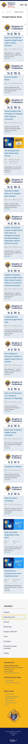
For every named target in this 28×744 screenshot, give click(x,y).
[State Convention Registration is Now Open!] (13, 524)
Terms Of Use (13, 733)
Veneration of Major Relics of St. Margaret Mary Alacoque (12, 193)
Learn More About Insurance (12, 682)
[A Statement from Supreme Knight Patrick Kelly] (13, 309)
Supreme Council (9, 694)
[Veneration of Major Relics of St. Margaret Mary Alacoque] (13, 182)
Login (13, 735)
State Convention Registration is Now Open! (12, 534)
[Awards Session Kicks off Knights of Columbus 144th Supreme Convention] (13, 103)
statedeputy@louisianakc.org (11, 672)
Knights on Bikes (9, 700)
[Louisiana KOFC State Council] (8, 5)
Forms (6, 636)
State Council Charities (11, 702)
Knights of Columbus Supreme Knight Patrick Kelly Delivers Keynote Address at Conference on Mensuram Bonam (13, 280)
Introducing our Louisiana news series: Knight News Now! (13, 573)
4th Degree (7, 641)
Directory (6, 622)
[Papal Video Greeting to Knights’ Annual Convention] (13, 421)
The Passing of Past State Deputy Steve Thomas (12, 153)
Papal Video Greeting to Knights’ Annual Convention (13, 432)
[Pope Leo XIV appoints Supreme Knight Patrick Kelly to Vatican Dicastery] (13, 29)
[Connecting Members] (13, 740)
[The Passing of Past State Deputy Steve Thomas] (13, 142)
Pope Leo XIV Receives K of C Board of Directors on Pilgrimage (13, 395)
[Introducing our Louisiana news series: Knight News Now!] (13, 562)
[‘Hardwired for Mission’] (13, 458)
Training (6, 653)
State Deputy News (15, 159)
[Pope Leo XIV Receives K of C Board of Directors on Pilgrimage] (13, 385)
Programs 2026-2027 (10, 631)
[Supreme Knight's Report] (13, 69)
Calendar (6, 612)
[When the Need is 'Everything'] (13, 490)
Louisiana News (13, 163)
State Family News (14, 161)
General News (18, 49)
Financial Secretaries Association (10, 647)
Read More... (8, 58)
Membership (7, 627)
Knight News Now (9, 617)
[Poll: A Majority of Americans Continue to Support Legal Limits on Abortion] (13, 345)
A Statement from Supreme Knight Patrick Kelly (13, 319)
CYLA (6, 705)
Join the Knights (9, 680)
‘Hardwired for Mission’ (13, 467)
